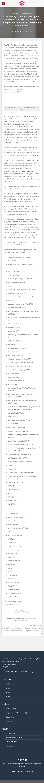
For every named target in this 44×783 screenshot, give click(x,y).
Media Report (16, 14)
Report (24, 14)
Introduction (10, 733)
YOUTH (29, 14)
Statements (10, 684)
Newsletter (10, 746)
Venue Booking (11, 708)
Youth (8, 696)
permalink (26, 621)
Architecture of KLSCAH (14, 737)
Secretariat (10, 721)
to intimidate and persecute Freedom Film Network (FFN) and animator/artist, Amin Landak (21, 55)
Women (8, 692)
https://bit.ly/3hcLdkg (11, 604)
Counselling (10, 717)
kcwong (30, 31)
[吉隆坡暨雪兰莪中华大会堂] (22, 3)
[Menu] (3, 3)
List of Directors (11, 742)
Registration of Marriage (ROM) (16, 713)
